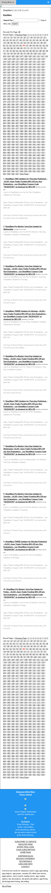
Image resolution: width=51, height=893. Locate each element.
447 (17, 147)
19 (35, 37)
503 (42, 160)
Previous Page (21, 35)
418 (21, 139)
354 (4, 123)
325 (8, 115)
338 (21, 118)
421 (34, 139)
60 (37, 45)
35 (44, 40)
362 (38, 123)
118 (22, 59)
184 (4, 78)
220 (30, 86)
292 (38, 104)
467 (17, 152)
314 (4, 112)
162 (38, 69)
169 (25, 72)
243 (42, 91)
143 (42, 64)
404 (4, 136)
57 (27, 45)
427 (17, 142)
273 (42, 99)
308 (21, 110)
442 (38, 144)
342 (38, 118)
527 (17, 169)
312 (38, 110)
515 (8, 166)
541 (34, 171)
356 (13, 123)
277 (17, 102)
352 (38, 120)
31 (30, 40)
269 (25, 99)
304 (4, 110)
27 (17, 40)
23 (4, 40)
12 (11, 37)
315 (8, 112)
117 (17, 59)
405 (8, 136)
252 (38, 94)
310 (30, 110)
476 (13, 155)
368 (21, 126)
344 (4, 120)
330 (30, 115)
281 (34, 102)
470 (30, 152)
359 (25, 123)
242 (38, 91)
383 (42, 128)
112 (42, 56)
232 (38, 88)
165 (8, 72)
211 (34, 83)
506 (13, 163)
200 (30, 80)
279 (25, 102)
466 (13, 152)
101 (39, 53)
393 (42, 131)
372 (38, 126)
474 (4, 155)
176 (13, 75)
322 (38, 112)
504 (4, 163)
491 (34, 158)
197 (17, 80)
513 (42, 163)
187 (17, 78)
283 (42, 102)
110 (34, 56)
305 (8, 110)
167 (17, 72)
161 (34, 69)
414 (4, 139)
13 (15, 37)
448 (21, 147)
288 (21, 104)
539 (25, 171)
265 (8, 99)
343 (42, 118)
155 (8, 69)
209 (25, 83)
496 (13, 160)
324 (4, 115)
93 (11, 53)
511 (34, 163)
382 (38, 128)
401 (34, 134)
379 (25, 128)
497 (17, 160)
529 (25, 169)
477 (17, 155)
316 (13, 112)
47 (38, 43)
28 (20, 40)
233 (42, 88)
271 (34, 99)
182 (38, 75)
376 (13, 128)
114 (5, 59)
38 (8, 43)
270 (30, 99)
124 (4, 62)
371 (34, 126)
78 (7, 51)
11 (8, 37)
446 (13, 147)
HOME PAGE (25, 852)
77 (4, 51)
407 (17, 136)
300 (30, 107)
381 (34, 128)
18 (31, 37)
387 (17, 131)
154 (4, 69)
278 (21, 102)
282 (38, 102)
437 (17, 144)
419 (25, 139)
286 (13, 104)
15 (21, 37)
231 (34, 88)
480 (30, 155)
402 (38, 134)
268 (21, 99)
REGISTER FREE (25, 844)
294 (4, 107)
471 (34, 152)
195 (8, 80)
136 (13, 64)
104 (8, 56)
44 (28, 43)
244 (4, 94)
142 (38, 64)
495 (8, 160)
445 (8, 147)
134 (4, 64)
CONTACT (25, 867)
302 (38, 107)
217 (17, 86)
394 (4, 134)
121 (34, 59)
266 (13, 99)
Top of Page (6, 886)
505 (8, 163)
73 (35, 48)
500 (30, 160)
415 (8, 139)
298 (21, 107)
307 (17, 110)
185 (8, 78)
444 (4, 147)
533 (42, 169)
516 (13, 166)
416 (13, 139)
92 (8, 53)
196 (13, 80)
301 (34, 107)
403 (42, 134)
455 (8, 150)
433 (42, 142)
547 (17, 174)
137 (17, 64)
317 (17, 112)
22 (45, 37)
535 (8, 171)
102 (43, 53)
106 (17, 56)
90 (47, 51)
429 (25, 142)
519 (25, 166)
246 (13, 94)
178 (21, 75)
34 (40, 40)
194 (4, 80)
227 (17, 88)
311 (34, 110)
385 (8, 131)
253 (42, 94)
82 (20, 51)
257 (17, 96)
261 (34, 96)
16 (25, 37)
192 (38, 78)
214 (4, 86)
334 (4, 118)
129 (25, 62)
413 (42, 136)
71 (28, 48)
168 (21, 72)
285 (8, 104)
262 (38, 96)
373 (42, 126)
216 (13, 86)
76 (45, 48)
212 (38, 83)
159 (25, 69)
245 (8, 94)
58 (30, 45)
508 (21, 163)
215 (8, 86)
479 (25, 155)
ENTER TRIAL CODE (25, 847)
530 (30, 169)
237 (17, 91)
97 (25, 53)
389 (25, 131)
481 (34, 155)
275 (8, 102)
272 (38, 99)
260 (30, 96)
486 (13, 158)
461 (34, 150)
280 (30, 102)
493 (42, 158)
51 (7, 45)
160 (30, 69)
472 (38, 152)
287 (17, 104)
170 (30, 72)
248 (21, 94)
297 (17, 107)
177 (17, 75)
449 (25, 147)
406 (13, 136)
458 (21, 150)
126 (13, 62)
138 (21, 64)
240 (30, 91)
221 (34, 86)
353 (42, 120)
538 (21, 171)
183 (42, 75)
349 (25, 120)
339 (25, 118)
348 (21, 120)
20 (38, 37)
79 (11, 51)
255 (8, 96)
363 (42, 123)
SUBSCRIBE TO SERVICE (25, 842)
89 (44, 51)
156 (13, 69)
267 (17, 99)
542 (38, 171)
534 (4, 171)
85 (30, 51)
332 (38, 115)
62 (44, 45)
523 (42, 166)
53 (14, 45)
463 (42, 150)
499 (25, 160)
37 (5, 43)
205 (8, 83)
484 (4, 158)
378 (21, 128)
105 (13, 56)
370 (30, 126)
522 (38, 166)
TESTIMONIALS (25, 861)
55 (20, 45)
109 (30, 56)
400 (30, 134)
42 (21, 43)
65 (8, 48)
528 (21, 169)
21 (41, 37)
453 (42, 147)
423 (42, 139)
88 (40, 51)
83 (24, 51)
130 (30, 62)
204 (4, 83)
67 (15, 48)
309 (25, 110)
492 (38, 158)
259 (25, 96)
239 (25, 91)
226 (13, 88)
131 (34, 62)
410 (30, 136)
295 (8, 107)
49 (45, 43)
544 (4, 174)
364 (4, 126)
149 (25, 67)
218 (21, 86)
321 (34, 112)
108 (25, 56)
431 (34, 142)
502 (38, 160)
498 (21, 160)
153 (42, 67)
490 (30, 158)
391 (34, 131)
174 (4, 75)
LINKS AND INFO (25, 864)
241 (34, 91)
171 (34, 72)
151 (34, 67)
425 (8, 142)
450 (30, 147)
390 (30, 131)
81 (17, 51)
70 (25, 48)
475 (8, 155)
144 (4, 67)
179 (25, 75)
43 (25, 43)
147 (17, 67)
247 (17, 94)
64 (5, 48)
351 (34, 120)
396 (13, 134)
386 (13, 131)
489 (25, 158)
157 (17, 69)
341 (34, 118)
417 (17, 139)
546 (13, 174)
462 (38, 150)
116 (13, 59)
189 (25, 78)
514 (4, 166)
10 (5, 37)
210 (30, 83)
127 (17, 62)
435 (8, 144)
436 (13, 144)
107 (21, 56)
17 (28, 37)
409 (25, 136)
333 (42, 115)
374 (4, 128)
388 (21, 131)
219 (25, 86)
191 (34, 78)
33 (37, 40)
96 (21, 53)
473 (42, 152)
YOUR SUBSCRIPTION (25, 850)
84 (27, 51)
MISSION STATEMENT (25, 859)
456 (13, 150)
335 (8, 118)
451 (34, 147)
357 (17, 123)
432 (38, 142)
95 (18, 53)
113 (46, 56)
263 (42, 96)
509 (25, 163)
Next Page (24, 174)
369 (25, 126)
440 (30, 144)
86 (34, 51)
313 (42, 110)
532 (38, 169)
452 (38, 147)
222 (38, 86)
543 (42, 171)
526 (13, 169)
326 (13, 115)
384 (4, 131)
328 (21, 115)
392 (38, 131)
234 (4, 91)
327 (17, 115)
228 (21, 88)
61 (40, 45)
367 (17, 126)
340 (30, 118)
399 (25, 134)
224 (4, 88)
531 (34, 169)
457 (17, 150)
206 (13, 83)
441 (34, 144)
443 (42, 144)
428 (21, 142)
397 (17, 134)
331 (34, 115)
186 (13, 78)
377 (17, 128)
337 (17, 118)
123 (43, 59)
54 (17, 45)
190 (30, 78)
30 (27, 40)
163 (42, 69)
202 (38, 80)
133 (42, 62)
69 (21, 48)
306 (13, 110)
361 (34, 123)
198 (21, 80)
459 (25, 150)
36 (47, 40)
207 (17, 83)
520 (30, 166)
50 (4, 45)
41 (18, 43)
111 (38, 56)
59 (34, 45)
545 (8, 174)
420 (30, 139)
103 (4, 56)
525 (8, 169)
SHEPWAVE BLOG (25, 856)
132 (38, 62)
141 (34, 64)
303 (42, 107)
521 (34, 166)
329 (25, 115)
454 (4, 150)
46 (35, 43)
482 (38, 155)
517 (17, 166)
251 (34, 94)
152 (38, 67)
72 (31, 48)
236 (13, 91)
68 (18, 48)
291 (34, 104)
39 (11, 43)
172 (38, 72)
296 (13, 107)
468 (21, 152)
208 (21, 83)
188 (21, 78)
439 (25, 144)
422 (38, 139)
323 (42, 112)
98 (28, 53)
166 (13, 72)
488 (21, 158)
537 (17, 171)
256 (13, 96)
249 (25, 94)
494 (4, 160)
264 (4, 99)
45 (31, 43)
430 (30, 142)
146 (13, 67)
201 (34, 80)
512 (38, 163)
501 (34, 160)
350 (30, 120)
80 (14, 51)
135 (8, 64)
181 (34, 75)
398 (21, 134)
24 (7, 40)
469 (25, 152)
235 (8, 91)
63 (47, 45)
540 (30, 171)
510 (30, 163)
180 (30, 75)
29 (24, 40)
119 (26, 59)
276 (13, 102)
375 (8, 128)
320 (30, 112)
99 (31, 53)
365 (8, 126)
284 (4, 104)
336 (13, 118)
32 (34, 40)
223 (42, 86)
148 (21, 67)
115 (9, 59)
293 (42, 104)
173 (42, 72)
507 (17, 163)
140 (30, 64)
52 (11, 45)
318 (21, 112)
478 (21, 155)
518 (21, 166)
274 (4, 102)
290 (30, 104)
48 (41, 43)
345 (8, 120)
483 (42, 155)
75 (41, 48)
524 (4, 169)
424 (4, 142)
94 (15, 53)
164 (4, 72)
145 (8, 67)
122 (38, 59)
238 (21, 91)
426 (13, 142)
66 (11, 48)
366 (13, 126)
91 (5, 53)
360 (30, 123)
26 (14, 40)
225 (8, 88)
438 (21, 144)
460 (30, 150)
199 (25, 80)
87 (37, 51)
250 (30, 94)
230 (30, 88)
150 (30, 67)
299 (25, 107)
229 (25, 88)
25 (11, 40)
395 (8, 134)
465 (8, 152)
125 (8, 62)
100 (35, 53)
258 (21, 96)
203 (42, 80)
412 (38, 136)
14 (18, 37)
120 (30, 59)
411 (34, 136)
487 (17, 158)
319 (25, 112)
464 (4, 152)
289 (25, 104)
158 (21, 69)
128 (21, 62)
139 (25, 64)
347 (17, 120)
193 (42, 78)
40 (15, 43)
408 (21, 136)
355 (8, 123)
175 (8, 75)
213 (42, 83)
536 (13, 171)
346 (13, 120)
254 (4, 96)
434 (4, 144)
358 (21, 123)
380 (30, 128)
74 (38, 48)
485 (8, 158)
